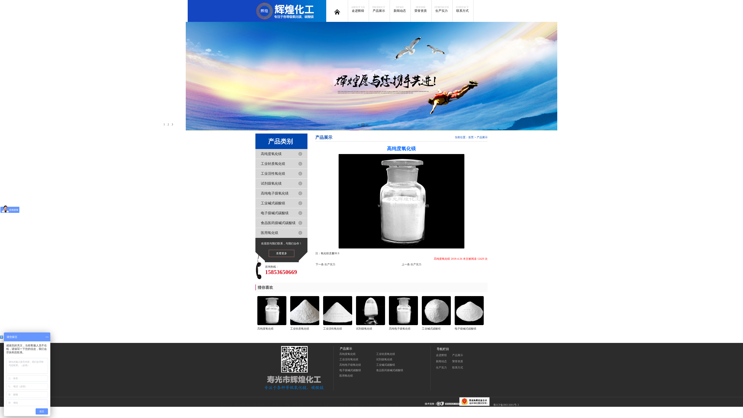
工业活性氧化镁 (273, 174)
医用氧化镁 (269, 233)
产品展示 (378, 9)
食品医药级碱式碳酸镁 (278, 223)
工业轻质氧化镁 (273, 164)
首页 (471, 137)
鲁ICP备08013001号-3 (506, 404)
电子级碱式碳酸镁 (275, 213)
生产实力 (441, 9)
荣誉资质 (420, 9)
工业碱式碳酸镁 (273, 203)
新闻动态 (400, 9)
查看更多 (281, 253)
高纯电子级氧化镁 (275, 193)
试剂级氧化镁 (271, 183)
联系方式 (462, 9)
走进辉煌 (358, 9)
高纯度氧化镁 (271, 154)
